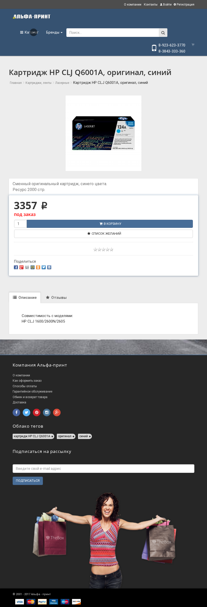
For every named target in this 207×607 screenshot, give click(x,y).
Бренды (53, 32)
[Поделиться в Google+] (21, 267)
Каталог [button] (31, 32)
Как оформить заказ (27, 380)
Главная (16, 83)
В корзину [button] (112, 224)
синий (83, 436)
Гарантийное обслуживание (32, 391)
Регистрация (185, 4)
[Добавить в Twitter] (44, 267)
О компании (132, 4)
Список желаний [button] (106, 233)
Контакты (151, 4)
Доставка (19, 402)
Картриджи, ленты (38, 83)
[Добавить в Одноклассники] (38, 267)
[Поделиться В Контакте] (49, 267)
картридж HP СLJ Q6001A (32, 436)
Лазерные (62, 83)
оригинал (64, 436)
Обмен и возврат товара (30, 397)
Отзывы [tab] (58, 297)
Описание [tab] (27, 297)
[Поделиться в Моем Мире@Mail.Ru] (33, 267)
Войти (167, 4)
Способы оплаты (25, 386)
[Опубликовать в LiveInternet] (27, 267)
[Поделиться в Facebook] (16, 267)
